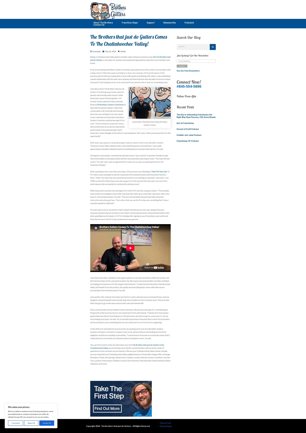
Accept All (47, 423)
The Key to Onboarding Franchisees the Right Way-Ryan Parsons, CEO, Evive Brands (196, 116)
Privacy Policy (166, 426)
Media (123, 51)
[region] (31, 415)
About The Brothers (103, 23)
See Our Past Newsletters (188, 71)
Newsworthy (169, 23)
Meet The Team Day (159, 171)
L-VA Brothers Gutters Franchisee (109, 104)
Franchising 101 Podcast (188, 141)
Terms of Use (165, 423)
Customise (16, 423)
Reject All (31, 423)
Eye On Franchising (185, 123)
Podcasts (189, 23)
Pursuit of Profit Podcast (188, 129)
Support (151, 23)
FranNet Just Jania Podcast (189, 135)
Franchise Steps (130, 23)
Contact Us (98, 25)
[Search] (213, 47)
